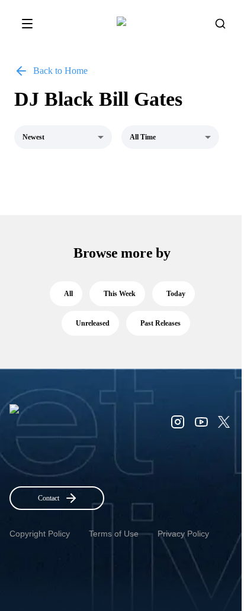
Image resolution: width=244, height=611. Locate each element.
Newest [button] (33, 137)
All (68, 294)
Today (175, 294)
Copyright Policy (39, 533)
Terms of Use (114, 533)
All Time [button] (143, 137)
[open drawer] (27, 23)
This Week (120, 294)
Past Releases (160, 323)
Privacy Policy (183, 533)
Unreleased (93, 323)
